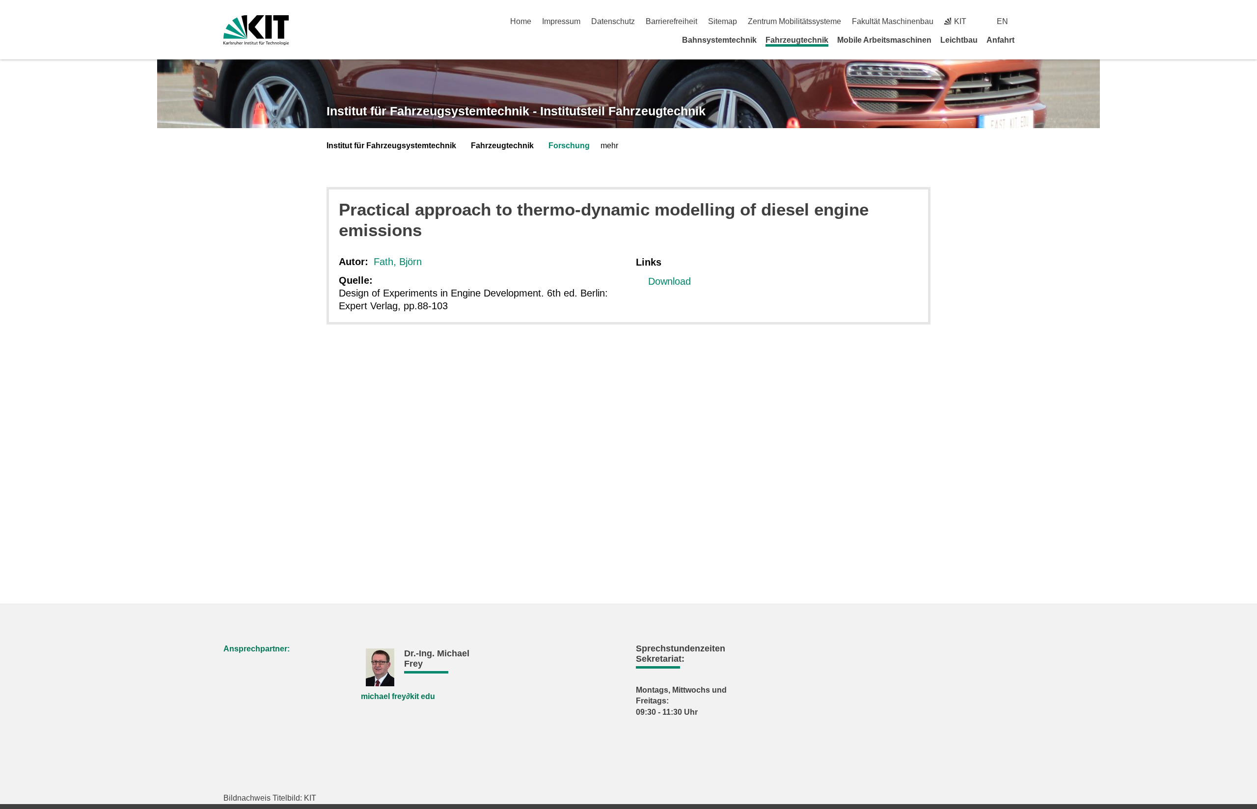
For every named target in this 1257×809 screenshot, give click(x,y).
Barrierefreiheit (671, 21)
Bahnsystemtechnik (719, 40)
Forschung (569, 145)
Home (520, 21)
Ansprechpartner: (256, 649)
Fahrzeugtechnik (796, 40)
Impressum (561, 21)
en (1002, 21)
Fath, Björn (398, 261)
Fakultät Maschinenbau (892, 21)
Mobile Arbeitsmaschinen (884, 40)
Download (669, 281)
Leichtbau (959, 40)
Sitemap (722, 21)
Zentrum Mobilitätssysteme (794, 21)
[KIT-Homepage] (256, 30)
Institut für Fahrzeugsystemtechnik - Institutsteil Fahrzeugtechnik (516, 111)
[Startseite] (1030, 40)
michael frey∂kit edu (398, 696)
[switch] (1030, 21)
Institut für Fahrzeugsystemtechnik (391, 145)
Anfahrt (1000, 40)
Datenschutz (613, 21)
